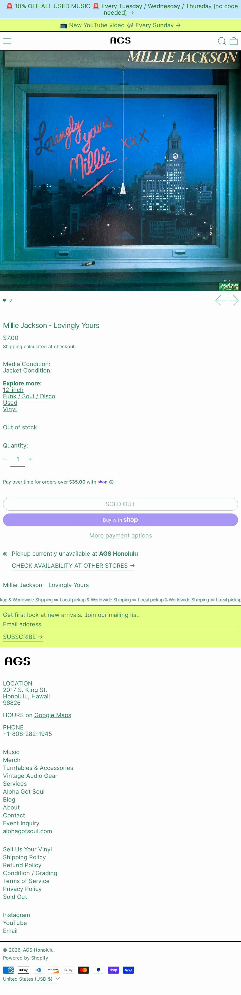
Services (15, 783)
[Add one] (30, 459)
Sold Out (15, 896)
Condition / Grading (30, 873)
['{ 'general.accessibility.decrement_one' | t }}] (5, 459)
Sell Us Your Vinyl (27, 849)
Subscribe (19, 636)
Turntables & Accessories (38, 767)
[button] (221, 41)
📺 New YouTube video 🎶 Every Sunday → (120, 25)
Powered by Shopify (25, 958)
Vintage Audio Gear (30, 775)
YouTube (15, 923)
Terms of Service (26, 881)
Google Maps (52, 715)
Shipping (12, 346)
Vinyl (10, 409)
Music (11, 752)
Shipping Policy (24, 857)
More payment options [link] (120, 535)
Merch (12, 759)
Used (10, 402)
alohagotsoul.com (27, 831)
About (11, 807)
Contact (14, 815)
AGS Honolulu (38, 950)
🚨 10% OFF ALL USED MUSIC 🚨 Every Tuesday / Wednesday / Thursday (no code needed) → (122, 9)
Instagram (16, 915)
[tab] (4, 300)
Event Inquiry (21, 823)
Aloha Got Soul (24, 791)
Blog (9, 799)
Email (10, 931)
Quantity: (15, 445)
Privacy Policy (22, 888)
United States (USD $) (28, 979)
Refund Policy (22, 865)
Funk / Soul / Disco (29, 396)
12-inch (13, 389)
